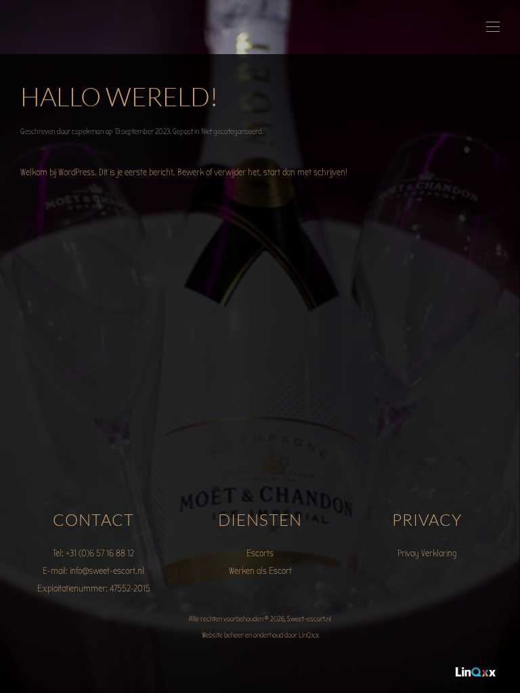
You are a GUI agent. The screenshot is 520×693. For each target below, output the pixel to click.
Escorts (260, 553)
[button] (493, 27)
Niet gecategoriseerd (231, 131)
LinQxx (309, 635)
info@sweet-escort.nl (107, 571)
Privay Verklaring (426, 553)
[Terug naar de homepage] (22, 27)
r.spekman (88, 131)
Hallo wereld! (119, 96)
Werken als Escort (260, 571)
